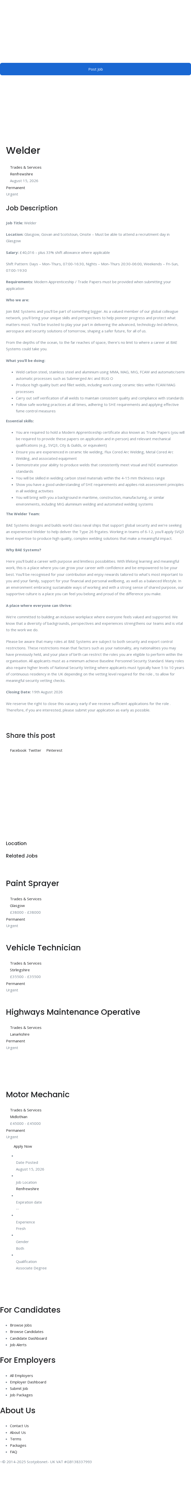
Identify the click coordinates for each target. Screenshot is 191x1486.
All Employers (21, 1375)
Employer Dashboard (28, 1381)
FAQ (13, 1451)
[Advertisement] (95, 793)
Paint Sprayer (32, 883)
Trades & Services (26, 167)
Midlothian (18, 1116)
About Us (18, 1432)
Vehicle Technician (43, 947)
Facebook (18, 750)
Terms (15, 1438)
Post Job (95, 69)
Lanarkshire (20, 1034)
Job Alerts (18, 1344)
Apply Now (23, 1146)
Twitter (34, 750)
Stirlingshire (20, 969)
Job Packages (21, 1394)
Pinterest (53, 750)
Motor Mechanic (38, 1094)
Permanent (15, 187)
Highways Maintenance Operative (73, 1011)
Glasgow (17, 905)
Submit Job (19, 1388)
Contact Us (19, 1425)
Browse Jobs (21, 1325)
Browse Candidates (27, 1331)
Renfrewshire (21, 173)
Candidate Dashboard (28, 1338)
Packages (18, 1445)
